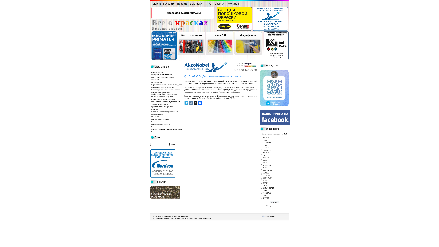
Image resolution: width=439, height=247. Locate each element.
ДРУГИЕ (266, 198)
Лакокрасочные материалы (161, 75)
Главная (157, 3)
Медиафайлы (248, 35)
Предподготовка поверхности (162, 107)
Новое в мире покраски (160, 119)
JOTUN (265, 163)
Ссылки (219, 3)
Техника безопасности (159, 104)
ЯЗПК (265, 160)
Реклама (232, 3)
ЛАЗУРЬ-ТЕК (267, 170)
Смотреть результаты (274, 206)
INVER (265, 140)
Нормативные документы (160, 124)
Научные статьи (157, 114)
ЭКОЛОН (266, 158)
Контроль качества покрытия (162, 97)
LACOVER (266, 173)
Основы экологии (157, 132)
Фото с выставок (191, 35)
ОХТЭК (265, 183)
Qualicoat (154, 109)
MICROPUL (267, 193)
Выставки (196, 3)
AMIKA (264, 195)
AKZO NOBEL (267, 143)
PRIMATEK (267, 150)
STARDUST (267, 165)
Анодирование (156, 82)
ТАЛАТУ (266, 190)
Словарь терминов (158, 122)
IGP (264, 155)
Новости (182, 3)
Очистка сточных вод (159, 127)
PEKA (265, 168)
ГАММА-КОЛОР (268, 188)
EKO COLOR (267, 178)
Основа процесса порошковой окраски (165, 90)
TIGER (265, 145)
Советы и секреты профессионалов (164, 112)
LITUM (265, 185)
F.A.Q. (208, 3)
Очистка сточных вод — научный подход (166, 129)
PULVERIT (266, 153)
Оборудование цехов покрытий (163, 99)
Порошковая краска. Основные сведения (166, 85)
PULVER (266, 138)
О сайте (170, 3)
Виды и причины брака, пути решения (165, 102)
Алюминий (155, 80)
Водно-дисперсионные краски (162, 77)
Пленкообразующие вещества (162, 87)
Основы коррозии (157, 72)
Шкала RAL (220, 35)
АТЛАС (265, 180)
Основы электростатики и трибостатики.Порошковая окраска (164, 93)
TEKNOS (266, 148)
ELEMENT (266, 175)
